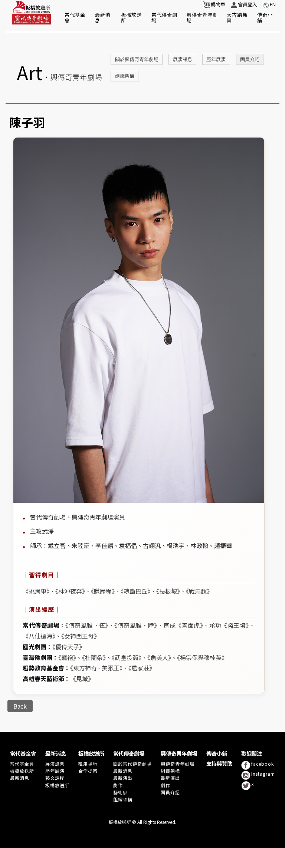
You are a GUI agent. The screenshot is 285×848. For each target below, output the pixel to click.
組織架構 (124, 75)
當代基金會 (75, 17)
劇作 (118, 785)
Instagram (263, 774)
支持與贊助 (219, 763)
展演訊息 (182, 59)
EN (273, 4)
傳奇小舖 (265, 17)
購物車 (218, 4)
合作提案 (88, 771)
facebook (262, 763)
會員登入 (247, 4)
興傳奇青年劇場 (202, 17)
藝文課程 (55, 778)
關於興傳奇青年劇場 (136, 59)
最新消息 (103, 17)
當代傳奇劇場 (164, 17)
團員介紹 (249, 59)
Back (20, 706)
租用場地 (88, 763)
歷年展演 (216, 59)
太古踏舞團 (237, 17)
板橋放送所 (131, 17)
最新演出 (122, 778)
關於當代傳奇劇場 (132, 763)
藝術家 (120, 792)
